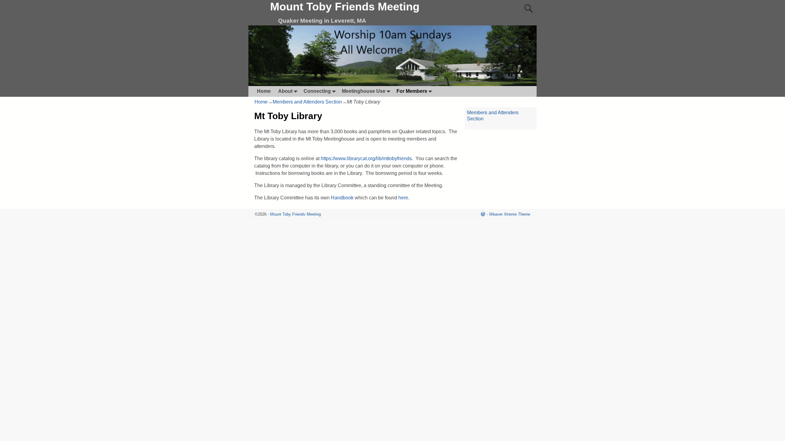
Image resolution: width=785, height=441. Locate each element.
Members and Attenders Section (307, 101)
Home (264, 91)
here (403, 197)
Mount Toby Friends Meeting (344, 6)
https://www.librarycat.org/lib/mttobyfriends (366, 158)
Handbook (342, 197)
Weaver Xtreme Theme (509, 214)
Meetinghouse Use (363, 91)
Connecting (317, 91)
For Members (411, 91)
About (285, 91)
